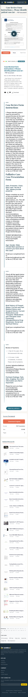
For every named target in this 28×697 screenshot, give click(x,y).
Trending (3, 660)
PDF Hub (11, 638)
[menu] (2, 2)
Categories (3, 662)
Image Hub (3, 640)
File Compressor (11, 640)
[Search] (25, 2)
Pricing (2, 672)
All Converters (4, 638)
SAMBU (10, 2)
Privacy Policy (5, 692)
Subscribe (24, 684)
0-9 (8, 628)
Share (14, 52)
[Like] (5, 92)
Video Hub (17, 638)
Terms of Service (13, 692)
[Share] (7, 92)
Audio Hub (23, 638)
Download (6, 52)
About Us (3, 670)
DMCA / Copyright (22, 692)
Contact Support (4, 674)
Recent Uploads (4, 664)
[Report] (10, 92)
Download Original (14, 421)
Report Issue (23, 52)
